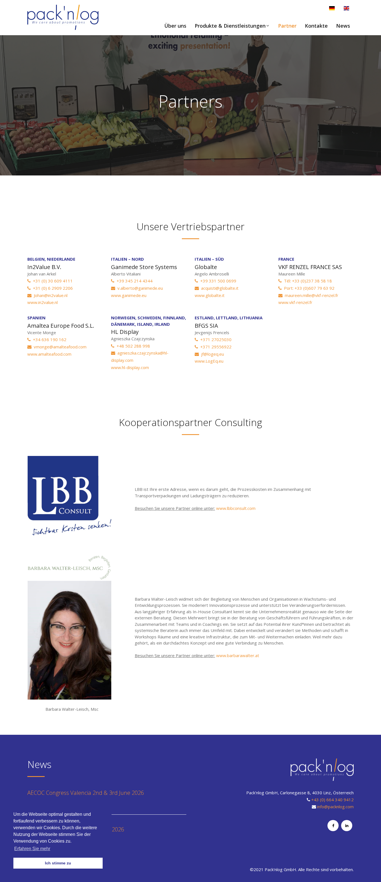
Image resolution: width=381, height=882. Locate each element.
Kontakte (316, 25)
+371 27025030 (215, 339)
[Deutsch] (332, 8)
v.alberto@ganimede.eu (139, 288)
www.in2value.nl (42, 302)
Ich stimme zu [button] (58, 863)
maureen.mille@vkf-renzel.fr (310, 295)
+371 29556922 (215, 347)
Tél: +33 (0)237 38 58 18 (307, 281)
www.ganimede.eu (128, 295)
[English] (346, 8)
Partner (287, 25)
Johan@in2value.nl (49, 295)
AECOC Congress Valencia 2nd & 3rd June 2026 (85, 793)
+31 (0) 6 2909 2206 (52, 288)
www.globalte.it (210, 295)
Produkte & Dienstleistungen (230, 25)
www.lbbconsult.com (235, 508)
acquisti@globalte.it (218, 288)
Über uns (175, 25)
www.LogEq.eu (209, 361)
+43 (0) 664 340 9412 (332, 799)
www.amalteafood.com (49, 354)
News (343, 25)
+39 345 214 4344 (133, 281)
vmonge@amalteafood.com (59, 347)
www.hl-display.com (130, 367)
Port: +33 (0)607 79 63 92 (308, 288)
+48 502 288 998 (132, 346)
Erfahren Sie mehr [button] (32, 848)
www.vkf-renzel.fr (295, 302)
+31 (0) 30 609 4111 (52, 281)
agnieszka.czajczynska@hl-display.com (139, 356)
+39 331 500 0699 (217, 281)
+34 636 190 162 (48, 339)
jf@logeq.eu (211, 354)
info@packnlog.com (335, 806)
